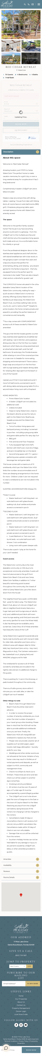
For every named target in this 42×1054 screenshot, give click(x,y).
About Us (21, 1002)
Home (21, 996)
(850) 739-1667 (21, 955)
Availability (7, 865)
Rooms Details (8, 877)
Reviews (6, 871)
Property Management (21, 1008)
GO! (29, 966)
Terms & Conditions (10, 1041)
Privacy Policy (23, 1041)
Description (8, 152)
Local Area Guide (21, 1014)
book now (31, 1050)
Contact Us (21, 1005)
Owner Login (21, 1011)
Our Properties (21, 999)
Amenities (7, 859)
